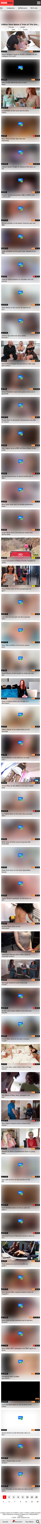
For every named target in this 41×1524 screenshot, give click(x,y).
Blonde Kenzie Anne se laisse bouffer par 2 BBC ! (17, 477)
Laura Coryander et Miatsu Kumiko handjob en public (18, 561)
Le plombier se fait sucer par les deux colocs (15, 111)
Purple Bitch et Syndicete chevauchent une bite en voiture (19, 421)
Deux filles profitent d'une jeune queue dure (15, 646)
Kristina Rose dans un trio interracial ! (11, 927)
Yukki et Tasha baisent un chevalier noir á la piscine (17, 280)
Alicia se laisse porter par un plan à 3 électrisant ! (15, 702)
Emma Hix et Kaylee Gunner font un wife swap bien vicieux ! (18, 364)
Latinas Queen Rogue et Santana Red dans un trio (19, 168)
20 (36, 1497)
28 (37, 1502)
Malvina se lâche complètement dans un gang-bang (18, 1152)
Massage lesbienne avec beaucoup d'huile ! (14, 983)
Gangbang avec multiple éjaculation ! (10, 1377)
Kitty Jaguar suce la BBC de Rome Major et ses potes (19, 449)
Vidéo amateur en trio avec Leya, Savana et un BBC (19, 252)
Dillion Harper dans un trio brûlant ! (11, 1462)
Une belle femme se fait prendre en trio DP (16, 1180)
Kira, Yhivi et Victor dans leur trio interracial (13, 139)
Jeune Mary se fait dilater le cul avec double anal (17, 786)
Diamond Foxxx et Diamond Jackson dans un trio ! (18, 1237)
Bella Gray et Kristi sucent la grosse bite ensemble (16, 843)
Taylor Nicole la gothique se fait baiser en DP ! (16, 899)
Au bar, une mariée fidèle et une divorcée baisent (16, 1012)
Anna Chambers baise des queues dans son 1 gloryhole (18, 393)
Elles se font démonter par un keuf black (14, 83)
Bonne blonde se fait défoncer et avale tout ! (15, 758)
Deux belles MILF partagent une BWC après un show (19, 1349)
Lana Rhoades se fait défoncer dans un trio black (17, 1490)
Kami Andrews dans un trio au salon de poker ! (16, 1208)
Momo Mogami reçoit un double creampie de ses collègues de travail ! (19, 55)
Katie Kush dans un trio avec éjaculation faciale (16, 871)
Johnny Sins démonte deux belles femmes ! (14, 336)
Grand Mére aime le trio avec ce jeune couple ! (15, 1040)
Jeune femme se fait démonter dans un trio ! (16, 1434)
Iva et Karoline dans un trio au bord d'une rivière (17, 1405)
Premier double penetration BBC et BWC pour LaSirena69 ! (18, 196)
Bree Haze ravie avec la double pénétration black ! (17, 505)
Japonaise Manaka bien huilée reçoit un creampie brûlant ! (16, 955)
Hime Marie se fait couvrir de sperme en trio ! (16, 308)
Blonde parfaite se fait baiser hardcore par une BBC (18, 224)
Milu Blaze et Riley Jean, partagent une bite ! (16, 1096)
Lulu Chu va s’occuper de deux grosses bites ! (16, 618)
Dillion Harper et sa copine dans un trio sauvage (16, 730)
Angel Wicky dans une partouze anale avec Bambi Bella (17, 533)
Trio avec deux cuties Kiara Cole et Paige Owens (16, 1068)
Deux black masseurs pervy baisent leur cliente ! (16, 1124)
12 (32, 1497)
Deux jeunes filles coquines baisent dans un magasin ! (17, 1293)
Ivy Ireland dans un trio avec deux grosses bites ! (17, 815)
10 (27, 1497)
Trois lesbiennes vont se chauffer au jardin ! (15, 1265)
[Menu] (38, 3)
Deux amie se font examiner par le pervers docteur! (17, 1321)
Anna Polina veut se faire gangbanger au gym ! (16, 590)
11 (26, 1502)
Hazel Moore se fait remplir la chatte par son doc (18, 674)
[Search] (38, 1521)
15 (32, 1502)
